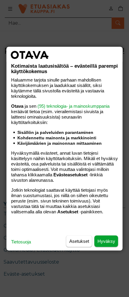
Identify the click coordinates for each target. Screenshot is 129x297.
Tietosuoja (21, 241)
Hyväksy (106, 240)
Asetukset (79, 240)
